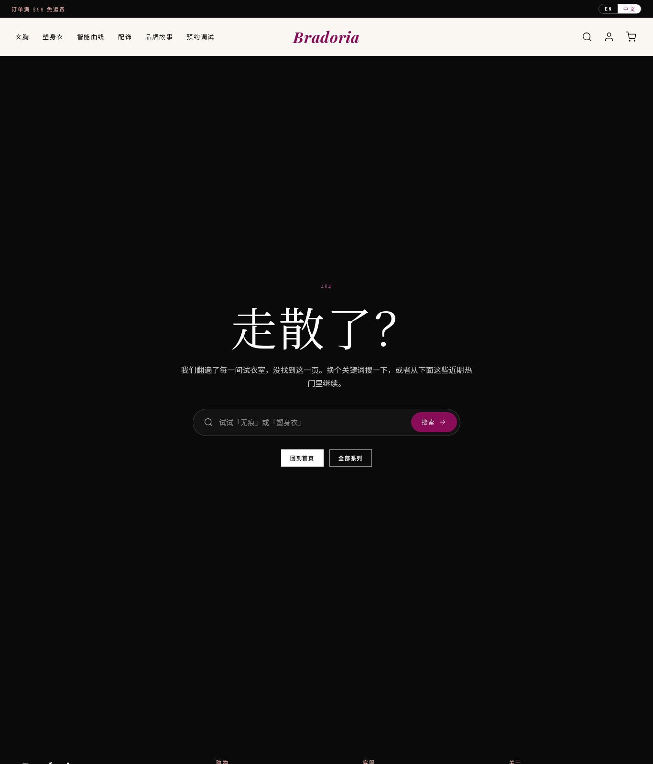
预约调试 (200, 36)
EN (608, 9)
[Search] (587, 37)
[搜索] (208, 422)
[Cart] (631, 37)
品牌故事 (159, 36)
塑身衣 (53, 36)
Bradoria (326, 36)
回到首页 (302, 458)
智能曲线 (91, 36)
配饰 (125, 36)
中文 (629, 8)
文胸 (22, 36)
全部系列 (350, 458)
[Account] (609, 37)
